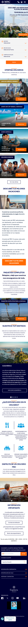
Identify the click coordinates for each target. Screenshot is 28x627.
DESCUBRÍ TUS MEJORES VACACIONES (14, 262)
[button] (23, 34)
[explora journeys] (14, 589)
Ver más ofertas (14, 182)
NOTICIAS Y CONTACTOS (7, 576)
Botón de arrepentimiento (14, 533)
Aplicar (14, 62)
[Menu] (26, 2)
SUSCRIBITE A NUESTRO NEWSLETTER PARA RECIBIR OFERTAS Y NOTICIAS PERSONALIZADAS (13, 549)
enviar (23, 553)
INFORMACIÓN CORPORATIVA (8, 569)
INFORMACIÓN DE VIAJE (7, 573)
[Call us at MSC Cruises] (18, 2)
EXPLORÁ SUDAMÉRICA (14, 390)
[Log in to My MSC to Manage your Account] (22, 2)
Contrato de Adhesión (14, 522)
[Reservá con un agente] (2, 618)
